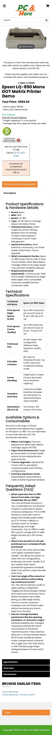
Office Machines (10, 691)
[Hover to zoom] (26, 37)
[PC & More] (26, 10)
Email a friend (27, 83)
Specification (10, 662)
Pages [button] (7, 712)
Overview (8, 668)
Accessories (9, 674)
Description (10, 193)
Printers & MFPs (27, 694)
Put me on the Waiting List (20, 184)
